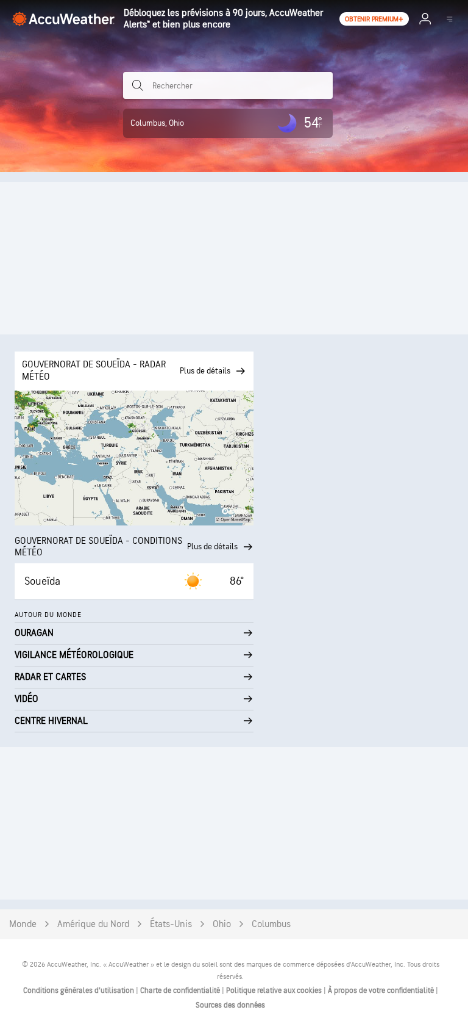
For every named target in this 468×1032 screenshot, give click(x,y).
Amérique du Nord (93, 924)
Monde (23, 924)
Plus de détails (212, 546)
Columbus (271, 924)
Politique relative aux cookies (275, 990)
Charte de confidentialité (181, 990)
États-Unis (171, 924)
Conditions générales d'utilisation (79, 990)
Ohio (222, 924)
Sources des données (230, 1005)
